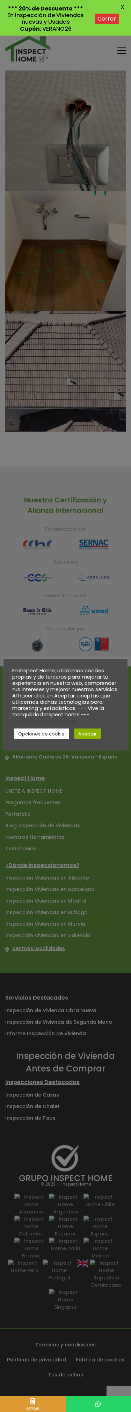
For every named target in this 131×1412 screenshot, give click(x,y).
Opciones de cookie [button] (41, 734)
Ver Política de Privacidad (44, 721)
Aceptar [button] (87, 734)
